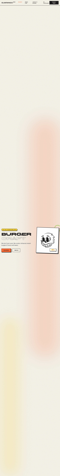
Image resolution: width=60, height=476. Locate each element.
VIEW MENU (6, 250)
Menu (14, 2)
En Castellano (46, 3)
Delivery (20, 2)
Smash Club (26, 3)
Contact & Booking (35, 3)
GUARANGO (7, 3)
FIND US (16, 250)
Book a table (54, 3)
